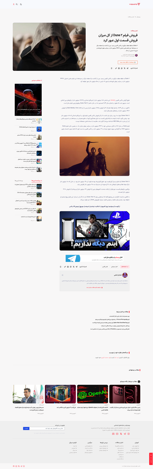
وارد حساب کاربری (105, 358)
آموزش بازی (135, 446)
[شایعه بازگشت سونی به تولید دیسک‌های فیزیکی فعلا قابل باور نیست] (39, 161)
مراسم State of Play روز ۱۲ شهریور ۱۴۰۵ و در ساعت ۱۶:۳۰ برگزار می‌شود (25, 144)
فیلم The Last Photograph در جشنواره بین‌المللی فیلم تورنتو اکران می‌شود (112, 319)
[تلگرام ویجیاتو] (125, 434)
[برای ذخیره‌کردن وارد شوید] (112, 68)
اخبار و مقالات (131, 17)
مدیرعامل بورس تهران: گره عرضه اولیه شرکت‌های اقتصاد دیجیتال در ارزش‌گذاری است (29, 409)
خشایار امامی (125, 54)
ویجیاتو (138, 17)
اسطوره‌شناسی (88, 446)
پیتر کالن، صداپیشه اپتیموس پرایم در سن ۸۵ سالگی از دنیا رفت (115, 326)
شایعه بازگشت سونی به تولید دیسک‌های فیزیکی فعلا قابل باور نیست (27, 160)
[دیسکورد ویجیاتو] (113, 434)
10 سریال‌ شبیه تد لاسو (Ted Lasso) (27, 127)
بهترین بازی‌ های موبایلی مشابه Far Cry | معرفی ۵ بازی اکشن (26, 193)
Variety (113, 100)
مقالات (120, 457)
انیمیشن (74, 448)
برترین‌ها (120, 450)
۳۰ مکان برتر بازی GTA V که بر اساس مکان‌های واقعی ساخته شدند (25, 209)
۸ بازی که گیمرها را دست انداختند (28, 217)
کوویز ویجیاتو (88, 452)
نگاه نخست (119, 459)
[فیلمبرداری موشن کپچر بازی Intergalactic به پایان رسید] (28, 100)
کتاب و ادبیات (88, 448)
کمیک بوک (88, 450)
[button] (21, 4)
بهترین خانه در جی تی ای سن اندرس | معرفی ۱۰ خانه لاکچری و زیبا (25, 201)
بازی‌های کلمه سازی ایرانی (132, 452)
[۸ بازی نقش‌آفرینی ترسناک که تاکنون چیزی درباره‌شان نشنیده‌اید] (39, 153)
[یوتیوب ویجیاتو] (117, 434)
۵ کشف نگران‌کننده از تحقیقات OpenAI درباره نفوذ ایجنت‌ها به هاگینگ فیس (92, 409)
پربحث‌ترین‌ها (19, 181)
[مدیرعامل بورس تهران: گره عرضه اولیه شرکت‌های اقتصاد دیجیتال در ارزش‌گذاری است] (28, 394)
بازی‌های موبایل (103, 450)
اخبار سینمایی (114, 267)
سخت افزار (119, 452)
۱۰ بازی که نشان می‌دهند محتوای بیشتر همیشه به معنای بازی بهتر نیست (25, 168)
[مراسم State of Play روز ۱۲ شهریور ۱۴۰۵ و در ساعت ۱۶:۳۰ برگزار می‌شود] (39, 145)
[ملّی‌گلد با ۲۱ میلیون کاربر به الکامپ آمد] (60, 394)
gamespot (124, 267)
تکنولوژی (138, 405)
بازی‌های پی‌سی (103, 446)
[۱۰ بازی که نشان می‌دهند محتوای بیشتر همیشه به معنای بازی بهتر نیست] (39, 169)
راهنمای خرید (135, 448)
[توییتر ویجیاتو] (121, 434)
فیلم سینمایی (72, 452)
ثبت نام (117, 358)
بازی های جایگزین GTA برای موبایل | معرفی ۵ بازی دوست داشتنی (25, 185)
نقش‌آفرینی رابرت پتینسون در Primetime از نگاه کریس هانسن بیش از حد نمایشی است (109, 329)
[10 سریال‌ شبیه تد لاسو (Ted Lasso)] (39, 129)
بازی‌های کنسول (103, 448)
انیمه (74, 446)
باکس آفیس (105, 267)
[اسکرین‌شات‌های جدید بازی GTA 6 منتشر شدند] (39, 137)
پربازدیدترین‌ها (36, 181)
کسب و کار (41, 405)
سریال (74, 450)
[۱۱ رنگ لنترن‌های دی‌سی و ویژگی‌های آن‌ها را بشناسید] (39, 121)
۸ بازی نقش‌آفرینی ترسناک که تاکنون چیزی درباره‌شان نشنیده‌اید (26, 152)
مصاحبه (120, 455)
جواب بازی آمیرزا (134, 450)
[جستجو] (17, 4)
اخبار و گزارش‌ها (118, 446)
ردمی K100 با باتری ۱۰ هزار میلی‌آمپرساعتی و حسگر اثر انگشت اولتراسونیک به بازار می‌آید (125, 409)
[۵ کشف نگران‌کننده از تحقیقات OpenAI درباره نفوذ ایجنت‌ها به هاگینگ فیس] (92, 394)
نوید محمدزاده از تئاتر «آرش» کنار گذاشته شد (119, 316)
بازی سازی (119, 448)
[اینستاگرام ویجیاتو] (128, 434)
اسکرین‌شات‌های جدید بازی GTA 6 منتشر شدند (26, 136)
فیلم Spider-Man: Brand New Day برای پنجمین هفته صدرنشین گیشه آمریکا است (111, 323)
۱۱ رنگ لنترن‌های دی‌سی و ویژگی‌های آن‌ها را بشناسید (26, 120)
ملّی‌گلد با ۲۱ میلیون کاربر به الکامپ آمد (66, 407)
